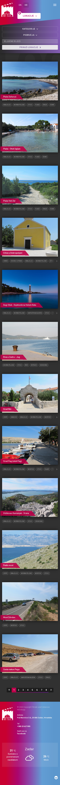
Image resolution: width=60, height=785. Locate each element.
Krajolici (7, 105)
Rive (26, 365)
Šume (52, 105)
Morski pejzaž (19, 105)
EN (20, 5)
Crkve (5, 261)
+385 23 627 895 (23, 726)
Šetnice (34, 365)
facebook (21, 734)
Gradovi (14, 417)
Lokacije (28, 16)
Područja (29, 35)
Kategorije (29, 29)
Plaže (37, 105)
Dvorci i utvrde (16, 261)
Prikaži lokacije (29, 47)
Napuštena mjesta (35, 313)
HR (26, 5)
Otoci (30, 105)
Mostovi (48, 417)
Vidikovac (43, 365)
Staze (45, 105)
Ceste (5, 417)
